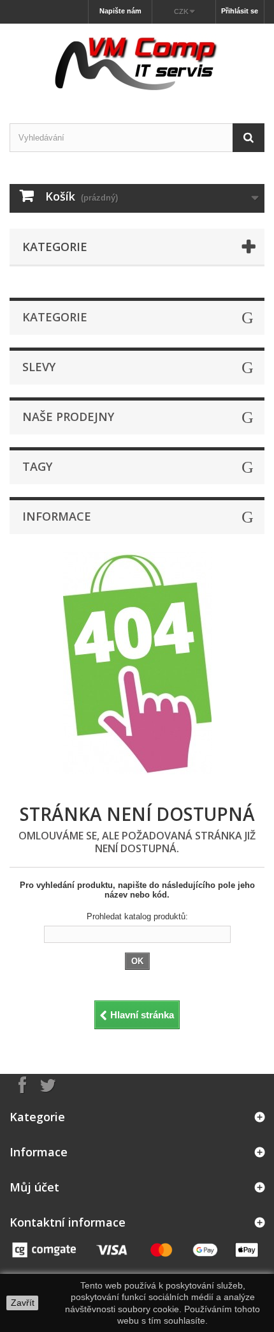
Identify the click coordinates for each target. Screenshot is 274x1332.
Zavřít (22, 1303)
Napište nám (120, 11)
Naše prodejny (68, 416)
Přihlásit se (239, 11)
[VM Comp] (137, 62)
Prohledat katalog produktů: (137, 916)
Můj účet (34, 1187)
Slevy (38, 366)
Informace (56, 516)
